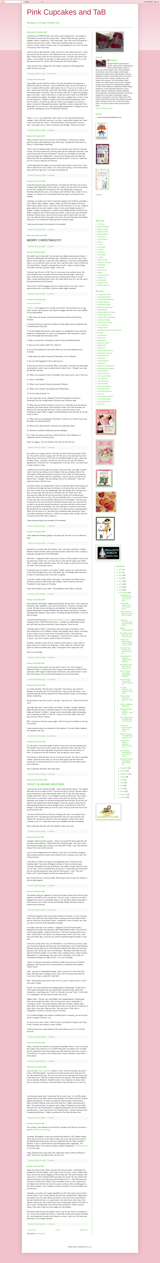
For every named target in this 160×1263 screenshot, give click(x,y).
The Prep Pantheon (104, 386)
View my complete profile (104, 108)
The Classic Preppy (104, 376)
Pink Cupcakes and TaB (66, 12)
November (124, 768)
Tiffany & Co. (102, 278)
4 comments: (51, 774)
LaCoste (100, 250)
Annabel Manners (104, 302)
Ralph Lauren (102, 270)
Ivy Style (100, 333)
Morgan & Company (104, 262)
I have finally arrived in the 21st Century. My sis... (125, 606)
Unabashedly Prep (104, 401)
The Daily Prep (103, 378)
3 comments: (51, 130)
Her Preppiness (103, 325)
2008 (120, 590)
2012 (120, 578)
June (122, 783)
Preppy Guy (102, 363)
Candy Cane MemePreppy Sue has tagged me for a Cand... (126, 642)
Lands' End (101, 252)
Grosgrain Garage (104, 320)
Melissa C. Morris (103, 343)
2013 (120, 575)
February (123, 794)
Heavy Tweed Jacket (105, 322)
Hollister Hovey (103, 328)
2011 (120, 581)
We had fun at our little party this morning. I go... (126, 666)
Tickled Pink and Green (105, 396)
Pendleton (101, 267)
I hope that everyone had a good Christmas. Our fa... (126, 622)
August (123, 777)
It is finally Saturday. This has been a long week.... (126, 690)
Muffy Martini (102, 345)
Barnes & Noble (103, 229)
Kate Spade (102, 247)
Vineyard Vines (103, 283)
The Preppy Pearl (103, 389)
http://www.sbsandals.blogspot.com (109, 330)
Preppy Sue (31, 308)
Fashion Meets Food (104, 315)
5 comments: (51, 657)
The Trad (101, 394)
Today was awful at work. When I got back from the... (126, 761)
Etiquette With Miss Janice (106, 312)
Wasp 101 (101, 404)
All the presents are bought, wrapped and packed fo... (125, 673)
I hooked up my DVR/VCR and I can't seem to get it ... (126, 597)
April (122, 788)
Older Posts (84, 1230)
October (123, 771)
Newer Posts (32, 1230)
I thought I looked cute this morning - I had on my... (126, 711)
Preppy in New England (106, 366)
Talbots (100, 272)
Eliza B (100, 242)
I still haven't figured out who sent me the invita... (126, 728)
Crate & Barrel (102, 239)
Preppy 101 (101, 358)
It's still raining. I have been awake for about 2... (126, 698)
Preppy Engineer (103, 361)
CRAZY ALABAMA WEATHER (45, 784)
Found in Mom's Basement (107, 317)
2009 (120, 587)
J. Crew (100, 244)
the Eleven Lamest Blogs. (41, 1130)
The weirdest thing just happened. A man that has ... (126, 720)
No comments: (51, 73)
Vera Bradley (102, 280)
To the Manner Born (104, 399)
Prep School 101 (103, 356)
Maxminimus (102, 340)
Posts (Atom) (40, 1233)
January (123, 797)
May (122, 785)
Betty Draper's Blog (104, 305)
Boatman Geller (103, 232)
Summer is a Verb (104, 373)
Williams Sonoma (103, 285)
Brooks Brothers (103, 234)
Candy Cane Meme (34, 303)
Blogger (89, 1247)
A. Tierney (101, 224)
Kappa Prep (102, 338)
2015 (120, 569)
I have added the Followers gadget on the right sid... (125, 658)
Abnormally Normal (104, 297)
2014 (120, 572)
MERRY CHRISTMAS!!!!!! (126, 629)
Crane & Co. (102, 237)
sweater (37, 118)
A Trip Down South (81, 1146)
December (124, 592)
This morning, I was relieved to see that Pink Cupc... (126, 753)
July (122, 780)
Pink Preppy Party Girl (105, 353)
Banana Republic (103, 227)
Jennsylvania (102, 335)
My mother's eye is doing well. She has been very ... (126, 635)
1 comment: (51, 229)
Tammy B (113, 60)
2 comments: (51, 175)
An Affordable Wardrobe (106, 299)
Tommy (44, 1071)
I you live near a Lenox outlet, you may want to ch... (126, 682)
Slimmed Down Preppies (106, 368)
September (124, 774)
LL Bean (100, 257)
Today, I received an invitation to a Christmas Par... (126, 736)
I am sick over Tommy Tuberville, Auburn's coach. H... (126, 744)
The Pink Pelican (103, 275)
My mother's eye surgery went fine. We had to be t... (126, 650)
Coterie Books (102, 310)
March (122, 791)
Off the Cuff (101, 348)
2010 (120, 584)
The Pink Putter (103, 384)
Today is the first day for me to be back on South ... (126, 614)
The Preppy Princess (105, 391)
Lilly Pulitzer (102, 255)
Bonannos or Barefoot (105, 307)
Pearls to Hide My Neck (105, 350)
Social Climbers (103, 371)
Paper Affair (101, 265)
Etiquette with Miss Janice (60, 620)
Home (58, 1230)
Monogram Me (102, 260)
